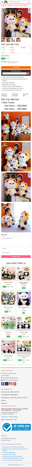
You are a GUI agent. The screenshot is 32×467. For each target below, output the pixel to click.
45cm (3, 58)
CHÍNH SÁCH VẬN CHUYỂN (8, 84)
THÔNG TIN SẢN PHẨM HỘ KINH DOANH (12, 86)
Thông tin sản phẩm (4, 94)
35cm (8, 286)
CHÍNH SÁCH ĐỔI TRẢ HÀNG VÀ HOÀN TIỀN (12, 77)
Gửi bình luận (16, 256)
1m (23, 312)
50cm (10, 311)
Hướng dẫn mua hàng (15, 94)
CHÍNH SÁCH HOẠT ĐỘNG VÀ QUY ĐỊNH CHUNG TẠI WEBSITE (15, 449)
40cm (20, 336)
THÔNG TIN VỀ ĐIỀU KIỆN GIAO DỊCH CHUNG (13, 88)
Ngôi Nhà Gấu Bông (6, 440)
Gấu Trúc (16, 5)
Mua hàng (16, 67)
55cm (8, 58)
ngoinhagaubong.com (6, 389)
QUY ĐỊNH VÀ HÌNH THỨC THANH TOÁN (11, 90)
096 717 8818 (6, 375)
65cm (27, 360)
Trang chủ (3, 5)
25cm (4, 286)
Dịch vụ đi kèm (25, 94)
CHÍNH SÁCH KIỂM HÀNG (8, 82)
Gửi (28, 73)
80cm (23, 362)
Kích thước (4, 61)
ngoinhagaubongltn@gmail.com (10, 377)
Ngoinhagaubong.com (17, 464)
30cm (6, 311)
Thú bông (10, 5)
